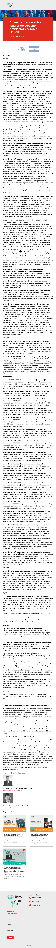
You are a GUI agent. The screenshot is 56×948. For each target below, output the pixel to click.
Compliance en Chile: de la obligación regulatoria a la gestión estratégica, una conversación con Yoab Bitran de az (14, 870)
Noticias (21, 36)
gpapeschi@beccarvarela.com (14, 808)
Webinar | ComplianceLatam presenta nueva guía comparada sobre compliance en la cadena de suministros (14, 836)
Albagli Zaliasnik (14, 874)
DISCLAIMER (28, 945)
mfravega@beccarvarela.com (13, 790)
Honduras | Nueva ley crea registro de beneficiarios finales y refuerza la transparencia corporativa (40, 836)
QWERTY (24, 944)
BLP (38, 840)
